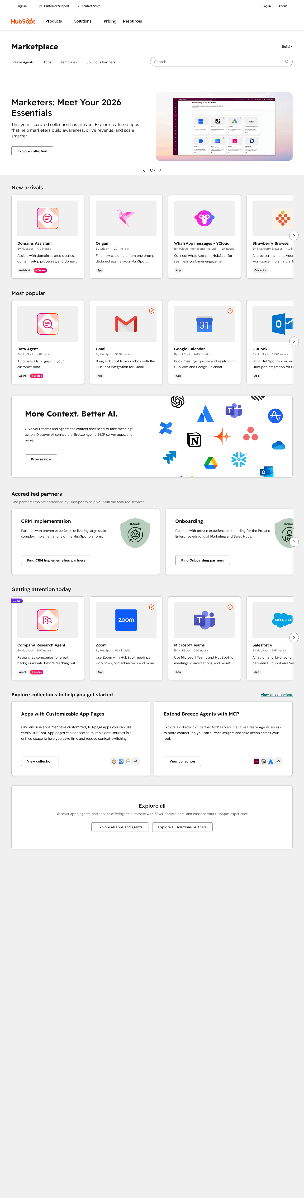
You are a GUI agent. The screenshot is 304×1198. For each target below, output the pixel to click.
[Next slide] (160, 170)
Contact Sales (91, 6)
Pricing (110, 21)
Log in (266, 6)
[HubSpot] (23, 21)
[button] (287, 46)
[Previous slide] (144, 170)
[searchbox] (221, 61)
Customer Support (56, 6)
